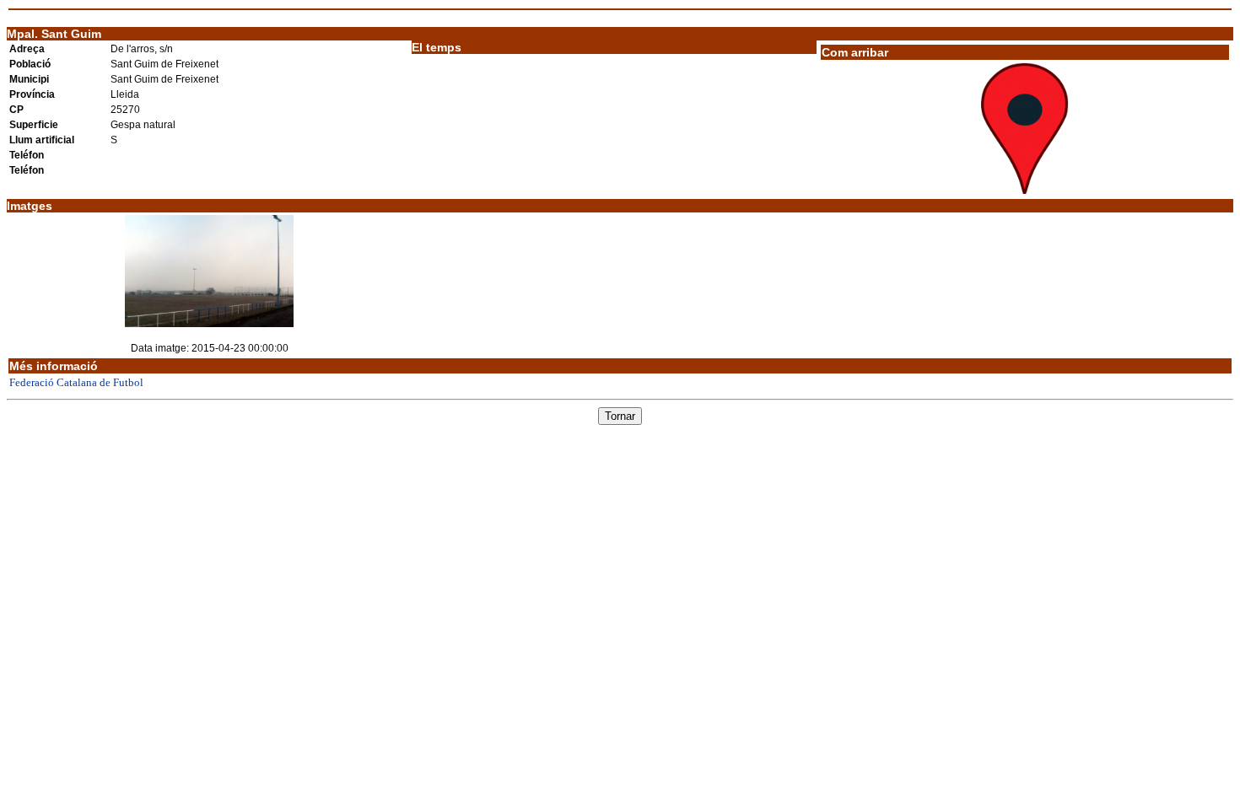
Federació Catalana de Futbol (76, 382)
